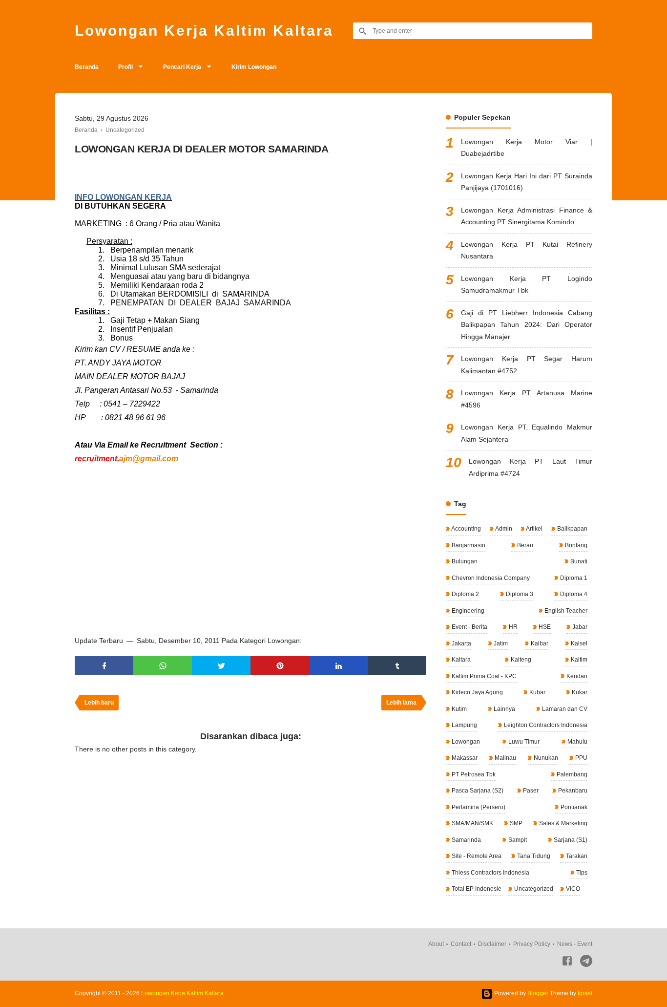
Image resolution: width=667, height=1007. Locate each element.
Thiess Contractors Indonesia (489, 872)
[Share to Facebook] (104, 665)
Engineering (467, 610)
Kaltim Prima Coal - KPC (483, 676)
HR (512, 626)
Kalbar (538, 643)
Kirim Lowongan (253, 67)
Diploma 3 (518, 594)
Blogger (537, 993)
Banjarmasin (467, 545)
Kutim (458, 709)
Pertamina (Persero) (477, 807)
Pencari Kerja (182, 67)
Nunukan (545, 757)
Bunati (578, 561)
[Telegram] (586, 963)
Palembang (571, 774)
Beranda (87, 67)
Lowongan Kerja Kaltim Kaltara (204, 30)
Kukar (578, 692)
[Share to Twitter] (221, 665)
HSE (544, 626)
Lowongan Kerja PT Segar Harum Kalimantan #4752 (526, 365)
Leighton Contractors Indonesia (544, 725)
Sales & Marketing (562, 823)
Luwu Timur (523, 741)
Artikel (533, 528)
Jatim (500, 643)
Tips (581, 872)
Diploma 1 (573, 578)
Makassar (464, 757)
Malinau (504, 757)
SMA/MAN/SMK (471, 823)
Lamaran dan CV (564, 709)
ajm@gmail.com (148, 458)
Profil (125, 67)
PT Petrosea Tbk (473, 774)
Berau (524, 545)
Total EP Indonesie (475, 888)
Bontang (575, 545)
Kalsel (578, 643)
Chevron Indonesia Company (490, 578)
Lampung (463, 725)
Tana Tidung (533, 856)
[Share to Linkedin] (338, 665)
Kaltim (578, 659)
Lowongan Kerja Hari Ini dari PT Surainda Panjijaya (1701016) (526, 182)
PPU (580, 757)
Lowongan (465, 741)
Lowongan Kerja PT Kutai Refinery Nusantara (526, 250)
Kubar (536, 692)
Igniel (585, 993)
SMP (515, 823)
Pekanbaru (572, 790)
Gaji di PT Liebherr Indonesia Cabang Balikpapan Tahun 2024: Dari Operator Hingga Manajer (526, 325)
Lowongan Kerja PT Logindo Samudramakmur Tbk (526, 285)
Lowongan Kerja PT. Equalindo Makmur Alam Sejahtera (526, 433)
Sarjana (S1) (569, 839)
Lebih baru (99, 702)
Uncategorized (533, 888)
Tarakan (575, 856)
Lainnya (503, 709)
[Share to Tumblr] (397, 665)
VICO (572, 888)
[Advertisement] (250, 554)
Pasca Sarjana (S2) (476, 790)
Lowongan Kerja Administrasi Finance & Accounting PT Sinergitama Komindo (526, 216)
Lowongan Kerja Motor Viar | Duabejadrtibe (526, 148)
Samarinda (465, 839)
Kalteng (520, 659)
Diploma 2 (464, 594)
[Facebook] (567, 963)
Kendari (576, 676)
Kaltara (460, 659)
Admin (503, 528)
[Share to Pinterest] (279, 665)
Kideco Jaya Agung (476, 692)
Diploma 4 (573, 594)
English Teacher (565, 610)
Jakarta (460, 643)
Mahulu (576, 741)
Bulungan (464, 561)
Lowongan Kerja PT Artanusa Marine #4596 (526, 399)
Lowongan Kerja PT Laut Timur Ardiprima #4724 (530, 467)
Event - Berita (468, 626)
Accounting (465, 528)
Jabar (579, 626)
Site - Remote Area (475, 856)
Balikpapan (571, 528)
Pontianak (573, 807)
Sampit (517, 839)
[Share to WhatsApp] (162, 665)
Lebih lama (401, 702)
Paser (530, 790)
